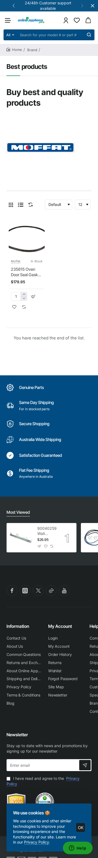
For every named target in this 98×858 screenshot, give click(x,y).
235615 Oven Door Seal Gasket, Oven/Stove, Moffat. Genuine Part (26, 272)
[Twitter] (38, 590)
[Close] (92, 5)
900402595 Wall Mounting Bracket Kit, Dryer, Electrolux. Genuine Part (47, 531)
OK (81, 827)
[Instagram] (25, 590)
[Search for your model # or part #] (89, 34)
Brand (32, 50)
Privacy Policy (36, 842)
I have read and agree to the (43, 781)
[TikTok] (51, 590)
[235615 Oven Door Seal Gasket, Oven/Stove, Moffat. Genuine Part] (27, 238)
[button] (13, 5)
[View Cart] (88, 20)
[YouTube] (64, 590)
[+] (24, 294)
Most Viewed (18, 512)
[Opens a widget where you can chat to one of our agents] (78, 848)
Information (18, 626)
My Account (60, 626)
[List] (20, 204)
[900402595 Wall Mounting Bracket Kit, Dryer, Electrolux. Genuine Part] (21, 537)
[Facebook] (12, 590)
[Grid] (11, 204)
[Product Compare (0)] (29, 204)
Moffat (15, 261)
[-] (24, 298)
